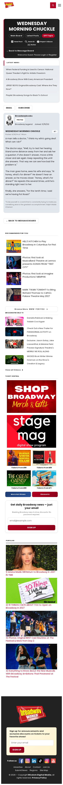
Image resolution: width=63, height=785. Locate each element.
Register (37, 5)
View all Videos (13, 369)
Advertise (18, 767)
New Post (18, 42)
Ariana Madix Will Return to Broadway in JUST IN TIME (30, 573)
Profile (20, 120)
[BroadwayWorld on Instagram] (27, 760)
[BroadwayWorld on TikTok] (40, 760)
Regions (34, 770)
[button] (53, 5)
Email (9, 107)
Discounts (45, 494)
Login (45, 5)
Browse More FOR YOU (30, 309)
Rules (33, 45)
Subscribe (24, 107)
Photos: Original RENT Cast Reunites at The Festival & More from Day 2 (30, 639)
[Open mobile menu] (59, 5)
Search (31, 42)
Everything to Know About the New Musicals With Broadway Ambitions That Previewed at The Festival (30, 673)
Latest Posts (33, 35)
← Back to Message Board (20, 50)
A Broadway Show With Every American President (29, 79)
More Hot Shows (18, 494)
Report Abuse (46, 42)
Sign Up (16, 749)
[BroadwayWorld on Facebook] (21, 760)
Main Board (16, 35)
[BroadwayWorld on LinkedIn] (34, 760)
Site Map (44, 770)
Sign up (31, 527)
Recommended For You (16, 233)
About (28, 767)
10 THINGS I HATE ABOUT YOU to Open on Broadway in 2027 (28, 606)
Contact (37, 767)
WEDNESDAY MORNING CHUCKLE (22, 131)
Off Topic (48, 35)
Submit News (21, 770)
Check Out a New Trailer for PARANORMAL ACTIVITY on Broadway (40, 332)
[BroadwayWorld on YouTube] (53, 760)
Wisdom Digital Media (39, 774)
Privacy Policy (39, 777)
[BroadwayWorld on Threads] (47, 760)
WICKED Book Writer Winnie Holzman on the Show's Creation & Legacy (40, 360)
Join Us (46, 767)
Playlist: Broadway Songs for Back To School (27, 95)
